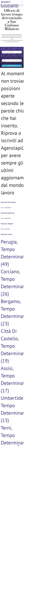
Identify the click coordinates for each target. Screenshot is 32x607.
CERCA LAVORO (12, 65)
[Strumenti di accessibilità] (18, 445)
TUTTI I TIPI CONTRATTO (6, 207)
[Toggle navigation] (22, 2)
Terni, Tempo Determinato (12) (14, 439)
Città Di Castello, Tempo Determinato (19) (14, 346)
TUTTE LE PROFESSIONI (6, 218)
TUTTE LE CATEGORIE (5, 229)
